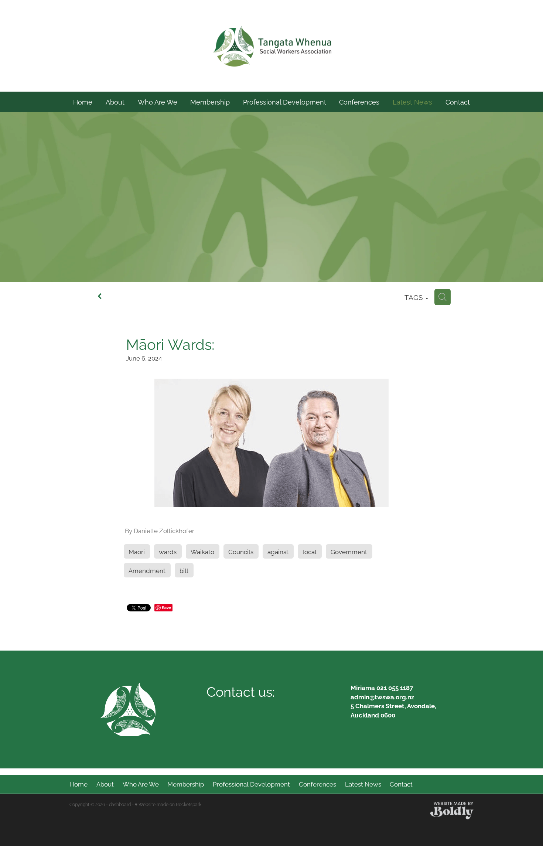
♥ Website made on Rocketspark (168, 804)
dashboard (120, 804)
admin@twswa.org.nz (382, 696)
